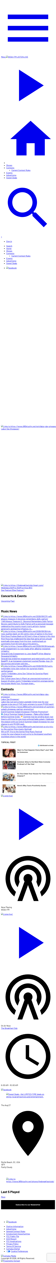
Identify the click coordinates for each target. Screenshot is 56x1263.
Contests (10, 167)
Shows (9, 165)
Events (9, 172)
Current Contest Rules (20, 170)
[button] (28, 753)
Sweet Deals (11, 177)
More (3, 1197)
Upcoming (5, 601)
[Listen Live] (28, 822)
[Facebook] (11, 268)
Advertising (11, 175)
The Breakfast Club (9, 1028)
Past (12, 601)
